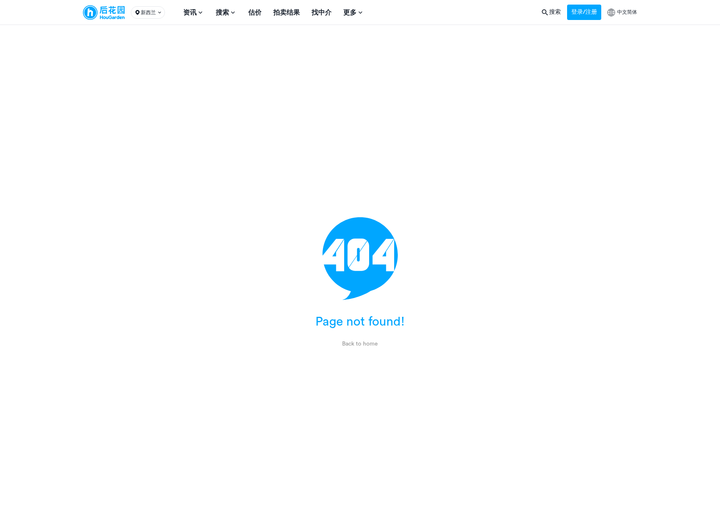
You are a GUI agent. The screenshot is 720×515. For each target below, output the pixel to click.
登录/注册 (584, 12)
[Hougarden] (104, 12)
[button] (148, 12)
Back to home (360, 344)
